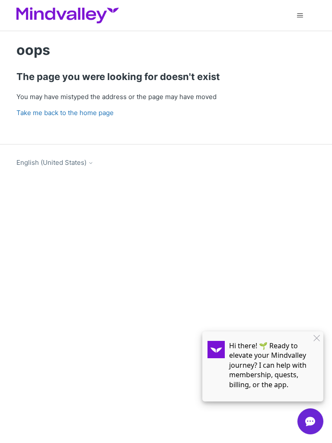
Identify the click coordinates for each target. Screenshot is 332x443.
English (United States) (52, 162)
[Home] (67, 15)
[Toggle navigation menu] (300, 15)
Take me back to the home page (65, 113)
